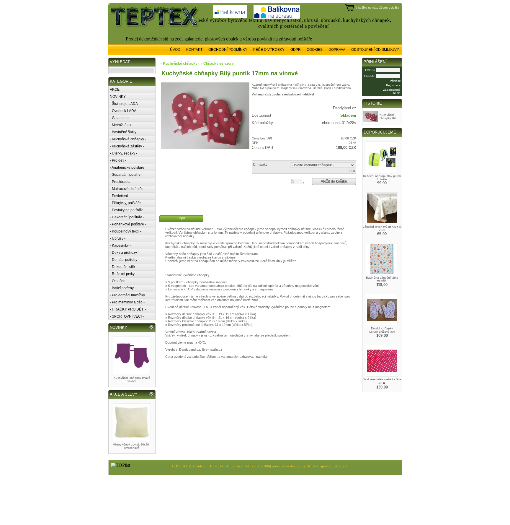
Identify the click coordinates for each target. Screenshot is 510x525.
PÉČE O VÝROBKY (269, 50)
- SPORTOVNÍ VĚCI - (127, 316)
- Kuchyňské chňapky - (128, 139)
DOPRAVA (336, 50)
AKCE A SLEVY (124, 394)
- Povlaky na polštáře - (128, 210)
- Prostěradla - (121, 182)
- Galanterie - (120, 118)
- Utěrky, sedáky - (123, 153)
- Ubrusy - (117, 238)
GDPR (295, 50)
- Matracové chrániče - (128, 189)
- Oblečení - (119, 281)
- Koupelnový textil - (125, 231)
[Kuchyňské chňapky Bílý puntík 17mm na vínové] (205, 115)
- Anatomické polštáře (127, 167)
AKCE (115, 89)
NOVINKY (118, 97)
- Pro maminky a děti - (127, 302)
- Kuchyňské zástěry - (127, 146)
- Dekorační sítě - (123, 267)
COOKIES (315, 50)
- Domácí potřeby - (124, 260)
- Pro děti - (118, 160)
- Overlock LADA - (124, 111)
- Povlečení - (120, 196)
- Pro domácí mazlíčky (127, 295)
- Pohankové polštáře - (128, 224)
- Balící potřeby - (123, 288)
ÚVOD (175, 50)
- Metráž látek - (121, 125)
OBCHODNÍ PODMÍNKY (227, 50)
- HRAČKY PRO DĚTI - (128, 309)
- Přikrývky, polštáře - (126, 203)
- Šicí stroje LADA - (125, 104)
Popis (181, 218)
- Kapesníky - (120, 245)
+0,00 (351, 171)
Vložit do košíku (334, 181)
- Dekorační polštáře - (127, 217)
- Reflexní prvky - (123, 274)
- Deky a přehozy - (124, 253)
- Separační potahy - (126, 175)
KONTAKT (194, 50)
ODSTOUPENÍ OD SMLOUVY (375, 50)
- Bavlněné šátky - (124, 132)
